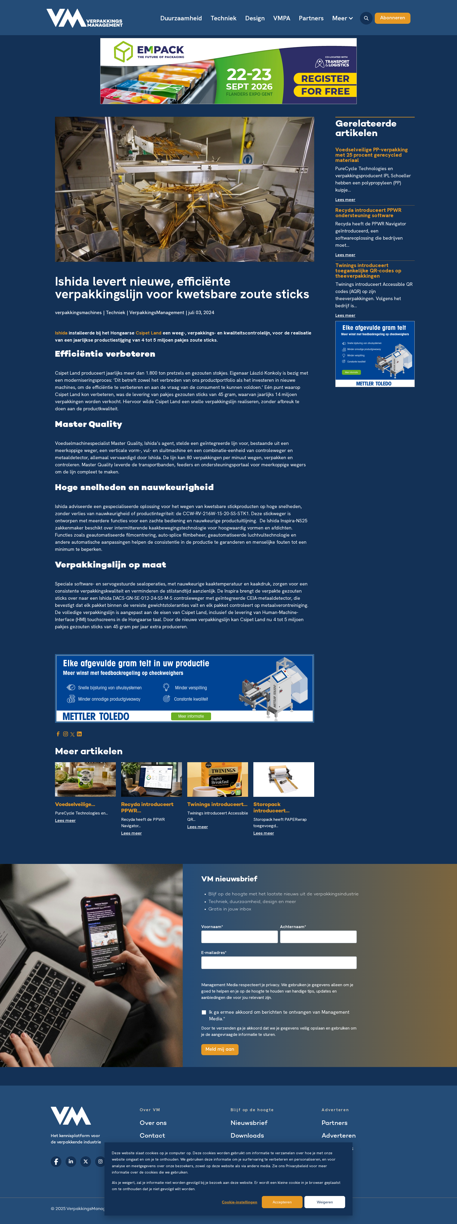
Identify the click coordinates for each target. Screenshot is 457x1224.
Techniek (115, 312)
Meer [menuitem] (339, 18)
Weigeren (325, 1202)
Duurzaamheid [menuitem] (181, 18)
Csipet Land (148, 333)
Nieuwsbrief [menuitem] (249, 1123)
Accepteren (282, 1202)
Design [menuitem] (255, 18)
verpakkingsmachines (78, 312)
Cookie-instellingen (239, 1202)
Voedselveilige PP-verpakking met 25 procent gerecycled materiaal (371, 155)
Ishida (61, 333)
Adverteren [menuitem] (339, 1136)
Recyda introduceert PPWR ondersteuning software (368, 213)
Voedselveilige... (75, 805)
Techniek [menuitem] (224, 18)
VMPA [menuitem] (281, 18)
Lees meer (65, 821)
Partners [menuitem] (311, 18)
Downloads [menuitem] (247, 1136)
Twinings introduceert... (217, 805)
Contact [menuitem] (152, 1136)
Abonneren (392, 18)
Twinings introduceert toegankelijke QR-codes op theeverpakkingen (368, 270)
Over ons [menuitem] (153, 1123)
